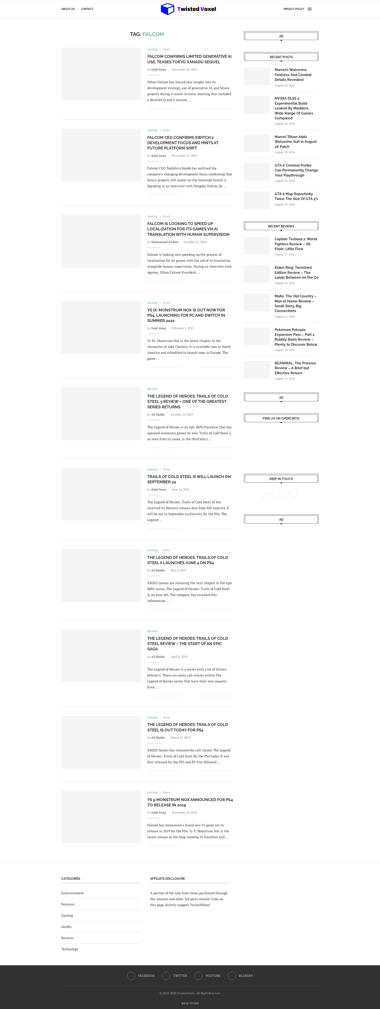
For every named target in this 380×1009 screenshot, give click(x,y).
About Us (68, 9)
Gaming (67, 915)
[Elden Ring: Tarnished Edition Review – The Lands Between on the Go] (257, 274)
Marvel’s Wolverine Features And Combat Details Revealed (293, 75)
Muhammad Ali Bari (164, 242)
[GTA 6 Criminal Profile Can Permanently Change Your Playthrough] (257, 172)
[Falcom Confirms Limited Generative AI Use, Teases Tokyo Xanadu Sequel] (101, 74)
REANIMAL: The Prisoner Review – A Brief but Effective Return (295, 368)
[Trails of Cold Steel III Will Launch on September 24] (101, 494)
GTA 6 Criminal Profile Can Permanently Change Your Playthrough (296, 170)
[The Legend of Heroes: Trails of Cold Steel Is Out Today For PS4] (101, 742)
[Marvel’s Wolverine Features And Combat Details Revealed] (257, 76)
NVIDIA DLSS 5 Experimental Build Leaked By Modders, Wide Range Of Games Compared (294, 108)
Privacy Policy (294, 9)
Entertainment (72, 893)
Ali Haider (158, 414)
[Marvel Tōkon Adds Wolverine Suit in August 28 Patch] (257, 143)
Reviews (67, 938)
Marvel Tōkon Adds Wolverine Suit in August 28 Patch (296, 142)
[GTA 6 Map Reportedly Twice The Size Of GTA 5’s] (257, 200)
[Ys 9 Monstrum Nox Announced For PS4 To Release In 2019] (101, 817)
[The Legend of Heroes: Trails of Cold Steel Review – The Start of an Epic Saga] (101, 655)
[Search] (316, 9)
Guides (66, 926)
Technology (70, 949)
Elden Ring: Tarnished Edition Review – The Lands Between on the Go (297, 272)
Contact (87, 9)
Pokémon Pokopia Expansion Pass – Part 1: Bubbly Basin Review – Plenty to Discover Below (296, 337)
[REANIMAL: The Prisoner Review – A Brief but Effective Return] (257, 369)
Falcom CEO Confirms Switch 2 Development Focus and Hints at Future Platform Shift (182, 143)
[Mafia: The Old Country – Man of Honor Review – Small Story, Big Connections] (257, 302)
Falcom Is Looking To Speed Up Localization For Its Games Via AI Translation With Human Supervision (188, 229)
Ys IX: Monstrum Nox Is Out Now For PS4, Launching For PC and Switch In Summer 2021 (186, 315)
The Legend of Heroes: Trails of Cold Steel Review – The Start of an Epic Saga (187, 643)
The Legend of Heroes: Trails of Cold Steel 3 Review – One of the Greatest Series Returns (187, 401)
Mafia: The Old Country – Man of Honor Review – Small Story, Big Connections (295, 303)
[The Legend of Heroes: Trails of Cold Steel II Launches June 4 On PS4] (101, 575)
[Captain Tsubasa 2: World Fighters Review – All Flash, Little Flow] (257, 245)
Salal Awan (158, 69)
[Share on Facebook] (188, 109)
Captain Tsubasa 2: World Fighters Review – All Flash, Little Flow (296, 244)
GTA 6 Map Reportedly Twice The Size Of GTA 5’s (296, 196)
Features (68, 904)
